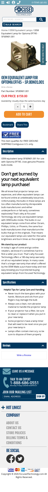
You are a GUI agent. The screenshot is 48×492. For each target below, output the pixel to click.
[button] (44, 53)
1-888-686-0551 (24, 382)
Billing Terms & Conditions (17, 440)
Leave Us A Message (23, 371)
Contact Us (13, 428)
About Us (12, 423)
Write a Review (6, 87)
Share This (22, 124)
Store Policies (16, 433)
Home (4, 30)
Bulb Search (13, 24)
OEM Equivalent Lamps (20, 30)
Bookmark (8, 124)
